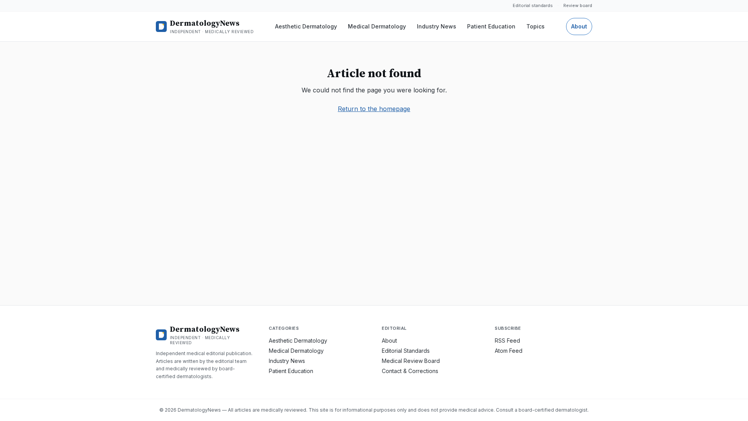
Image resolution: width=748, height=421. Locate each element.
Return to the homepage (374, 109)
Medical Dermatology (377, 26)
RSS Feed (507, 340)
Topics (535, 26)
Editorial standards (533, 5)
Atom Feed (508, 350)
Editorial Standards (406, 350)
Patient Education (491, 26)
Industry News (436, 26)
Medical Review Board (411, 360)
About (579, 26)
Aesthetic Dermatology (306, 26)
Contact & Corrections (410, 371)
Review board (577, 5)
